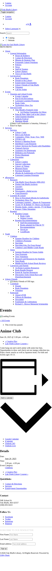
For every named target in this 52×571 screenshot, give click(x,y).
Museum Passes (21, 168)
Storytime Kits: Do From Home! (28, 245)
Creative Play (11, 341)
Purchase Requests (22, 171)
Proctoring (19, 157)
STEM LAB (20, 139)
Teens (12, 250)
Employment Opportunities (26, 83)
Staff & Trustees (21, 69)
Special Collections (22, 164)
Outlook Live (10, 446)
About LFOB (20, 295)
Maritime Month (21, 121)
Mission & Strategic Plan (25, 60)
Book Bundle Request (24, 270)
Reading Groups (21, 214)
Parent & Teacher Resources (26, 272)
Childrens (9, 468)
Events (7, 92)
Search (2, 33)
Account (8, 5)
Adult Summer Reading (24, 117)
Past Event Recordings (24, 98)
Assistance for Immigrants (25, 150)
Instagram (9, 521)
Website (11, 40)
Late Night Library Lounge (16, 344)
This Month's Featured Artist (26, 110)
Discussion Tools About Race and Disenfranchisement (28, 276)
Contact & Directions (23, 58)
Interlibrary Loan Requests (25, 144)
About (7, 51)
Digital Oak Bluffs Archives (26, 184)
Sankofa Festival (21, 119)
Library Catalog (21, 162)
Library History (21, 71)
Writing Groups (26, 218)
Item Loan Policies (22, 135)
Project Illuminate (22, 155)
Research (13, 180)
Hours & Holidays (22, 56)
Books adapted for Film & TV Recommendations (32, 226)
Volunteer (19, 87)
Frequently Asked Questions (26, 62)
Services (8, 128)
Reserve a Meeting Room (25, 141)
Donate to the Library (23, 80)
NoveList (24, 229)
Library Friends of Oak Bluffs (27, 85)
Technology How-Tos (24, 105)
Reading (13, 211)
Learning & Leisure (18, 196)
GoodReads (25, 232)
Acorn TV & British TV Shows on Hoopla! (32, 205)
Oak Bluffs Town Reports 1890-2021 (30, 182)
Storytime (19, 243)
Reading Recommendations (26, 220)
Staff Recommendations (29, 223)
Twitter (8, 519)
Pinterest (8, 524)
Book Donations (21, 78)
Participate (14, 293)
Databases (19, 189)
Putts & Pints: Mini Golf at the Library (30, 114)
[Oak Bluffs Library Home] (8, 10)
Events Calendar (21, 96)
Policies (18, 65)
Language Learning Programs (27, 101)
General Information (18, 53)
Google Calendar (12, 439)
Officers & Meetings (23, 297)
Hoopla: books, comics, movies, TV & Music (33, 207)
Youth (7, 234)
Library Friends (11, 279)
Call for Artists (21, 89)
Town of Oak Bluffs (23, 74)
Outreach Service (22, 148)
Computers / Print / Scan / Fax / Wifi (29, 137)
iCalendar (9, 441)
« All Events (5, 320)
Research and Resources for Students (30, 259)
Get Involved (15, 76)
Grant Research (21, 193)
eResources (9, 177)
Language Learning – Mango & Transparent (32, 202)
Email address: (6, 544)
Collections (14, 159)
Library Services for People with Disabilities (32, 146)
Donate (18, 286)
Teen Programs (21, 254)
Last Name (4, 539)
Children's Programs (23, 241)
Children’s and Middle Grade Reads (29, 247)
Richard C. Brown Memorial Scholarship (31, 304)
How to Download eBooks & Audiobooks (32, 198)
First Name (4, 534)
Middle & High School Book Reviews (30, 263)
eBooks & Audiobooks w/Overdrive (29, 173)
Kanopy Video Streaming (25, 209)
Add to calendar (6, 398)
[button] (6, 47)
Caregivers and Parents (19, 266)
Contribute (14, 284)
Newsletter (19, 299)
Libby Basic (5, 555)
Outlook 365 (10, 443)
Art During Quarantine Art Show (33, 112)
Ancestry (18, 187)
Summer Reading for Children (27, 238)
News (17, 67)
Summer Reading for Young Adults (29, 252)
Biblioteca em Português (25, 153)
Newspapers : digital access (26, 191)
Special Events (16, 107)
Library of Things (22, 166)
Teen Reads (19, 261)
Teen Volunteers (21, 257)
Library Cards (20, 132)
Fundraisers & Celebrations (26, 302)
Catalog (8, 3)
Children (13, 236)
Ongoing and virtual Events (21, 94)
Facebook (9, 517)
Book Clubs (20, 103)
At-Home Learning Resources (27, 268)
